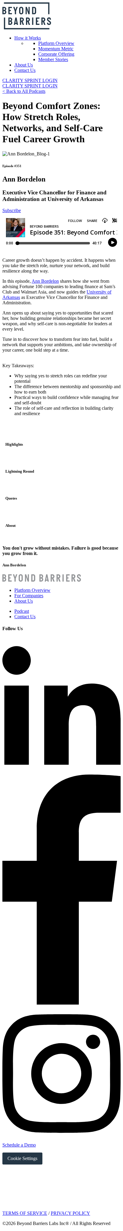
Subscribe (11, 210)
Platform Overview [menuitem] (32, 590)
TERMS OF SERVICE (24, 1213)
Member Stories (53, 59)
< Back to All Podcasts (23, 91)
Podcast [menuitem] (21, 611)
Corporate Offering (56, 54)
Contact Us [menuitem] (25, 616)
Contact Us (25, 70)
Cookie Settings (22, 1158)
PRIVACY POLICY (70, 1213)
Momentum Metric (55, 48)
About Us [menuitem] (23, 601)
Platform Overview (56, 43)
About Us (23, 64)
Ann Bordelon (45, 281)
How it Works (27, 37)
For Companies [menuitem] (28, 595)
